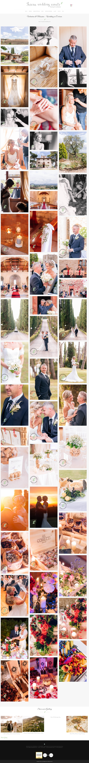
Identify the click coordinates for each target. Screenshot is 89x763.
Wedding (30, 11)
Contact (59, 11)
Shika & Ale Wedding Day (55, 717)
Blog (63, 11)
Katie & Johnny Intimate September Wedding (11, 733)
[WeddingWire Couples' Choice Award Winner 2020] (39, 755)
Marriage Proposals (36, 11)
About (26, 11)
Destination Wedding (48, 11)
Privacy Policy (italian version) (50, 747)
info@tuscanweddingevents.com (32, 747)
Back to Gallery (4, 737)
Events (42, 11)
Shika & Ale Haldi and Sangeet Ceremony (77, 733)
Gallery (55, 11)
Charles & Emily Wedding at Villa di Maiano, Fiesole (33, 733)
